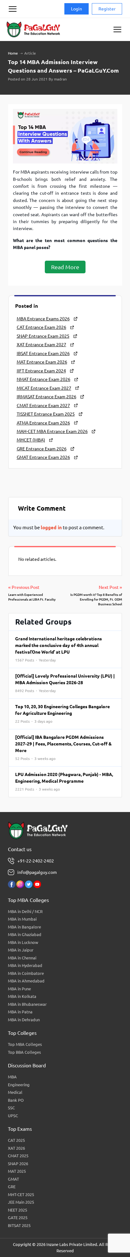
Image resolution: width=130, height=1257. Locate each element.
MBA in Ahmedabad (26, 981)
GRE (11, 1186)
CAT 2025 (16, 1140)
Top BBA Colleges (24, 1052)
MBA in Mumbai (22, 919)
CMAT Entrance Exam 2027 (43, 405)
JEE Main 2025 (21, 1202)
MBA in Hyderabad (25, 965)
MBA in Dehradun (24, 1019)
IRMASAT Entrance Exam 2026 (46, 396)
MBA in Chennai (22, 958)
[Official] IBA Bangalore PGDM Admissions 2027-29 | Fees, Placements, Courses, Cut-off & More (63, 748)
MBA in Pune (19, 989)
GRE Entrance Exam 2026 (42, 448)
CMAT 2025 (18, 1155)
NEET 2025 (17, 1210)
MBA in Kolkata (22, 996)
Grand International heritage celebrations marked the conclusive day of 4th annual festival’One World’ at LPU (58, 649)
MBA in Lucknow (23, 942)
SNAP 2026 (18, 1163)
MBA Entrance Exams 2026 (43, 318)
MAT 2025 (17, 1171)
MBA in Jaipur (20, 950)
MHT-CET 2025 (21, 1194)
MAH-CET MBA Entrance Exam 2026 (52, 431)
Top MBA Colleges (25, 1044)
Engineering (19, 1084)
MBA (12, 1077)
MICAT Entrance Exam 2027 (44, 388)
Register (106, 8)
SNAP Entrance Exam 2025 (43, 336)
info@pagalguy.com (37, 872)
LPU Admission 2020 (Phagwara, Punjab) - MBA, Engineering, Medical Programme (64, 781)
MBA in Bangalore (24, 927)
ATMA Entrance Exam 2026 (43, 422)
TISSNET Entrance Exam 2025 (46, 414)
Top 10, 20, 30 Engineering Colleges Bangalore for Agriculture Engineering (62, 713)
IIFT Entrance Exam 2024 (41, 370)
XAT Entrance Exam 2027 (41, 344)
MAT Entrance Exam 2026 (42, 362)
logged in (51, 527)
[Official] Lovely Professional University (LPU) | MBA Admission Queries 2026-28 (65, 683)
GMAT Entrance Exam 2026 (43, 457)
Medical (15, 1092)
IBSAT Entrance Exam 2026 (43, 353)
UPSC (13, 1115)
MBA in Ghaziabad (24, 934)
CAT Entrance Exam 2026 (41, 327)
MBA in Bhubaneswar (27, 1004)
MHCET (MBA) (31, 439)
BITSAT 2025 (19, 1225)
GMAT (13, 1179)
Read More (65, 267)
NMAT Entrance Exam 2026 (43, 379)
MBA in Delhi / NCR (25, 911)
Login (76, 8)
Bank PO (16, 1100)
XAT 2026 (16, 1148)
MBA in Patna (20, 1012)
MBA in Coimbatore (26, 973)
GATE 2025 (17, 1217)
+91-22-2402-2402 (35, 860)
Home (13, 53)
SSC (11, 1108)
